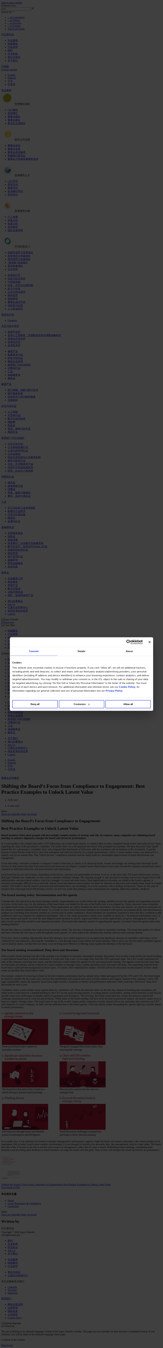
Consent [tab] (34, 651)
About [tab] (129, 651)
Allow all (128, 704)
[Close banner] (150, 642)
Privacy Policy (114, 690)
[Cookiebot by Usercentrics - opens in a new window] (129, 642)
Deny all (35, 704)
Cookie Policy (127, 687)
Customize (80, 704)
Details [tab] (81, 651)
